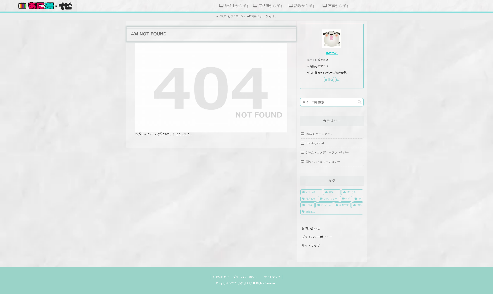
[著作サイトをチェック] (326, 79)
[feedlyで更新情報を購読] (331, 79)
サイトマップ (311, 245)
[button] (359, 102)
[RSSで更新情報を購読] (337, 79)
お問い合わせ (311, 228)
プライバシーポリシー (317, 237)
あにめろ (332, 53)
